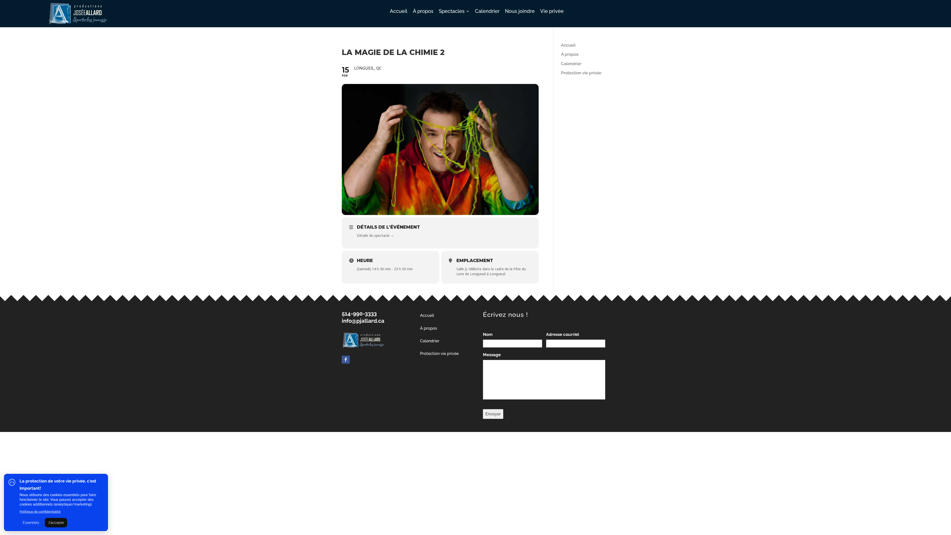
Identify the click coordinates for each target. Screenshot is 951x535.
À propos (423, 11)
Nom (488, 334)
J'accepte (56, 523)
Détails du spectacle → (375, 235)
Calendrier (487, 11)
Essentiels (31, 523)
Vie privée (552, 11)
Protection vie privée (581, 72)
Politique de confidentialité (40, 511)
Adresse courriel (562, 334)
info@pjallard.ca (363, 321)
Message (492, 354)
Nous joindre (520, 11)
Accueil (398, 11)
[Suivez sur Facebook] (346, 360)
